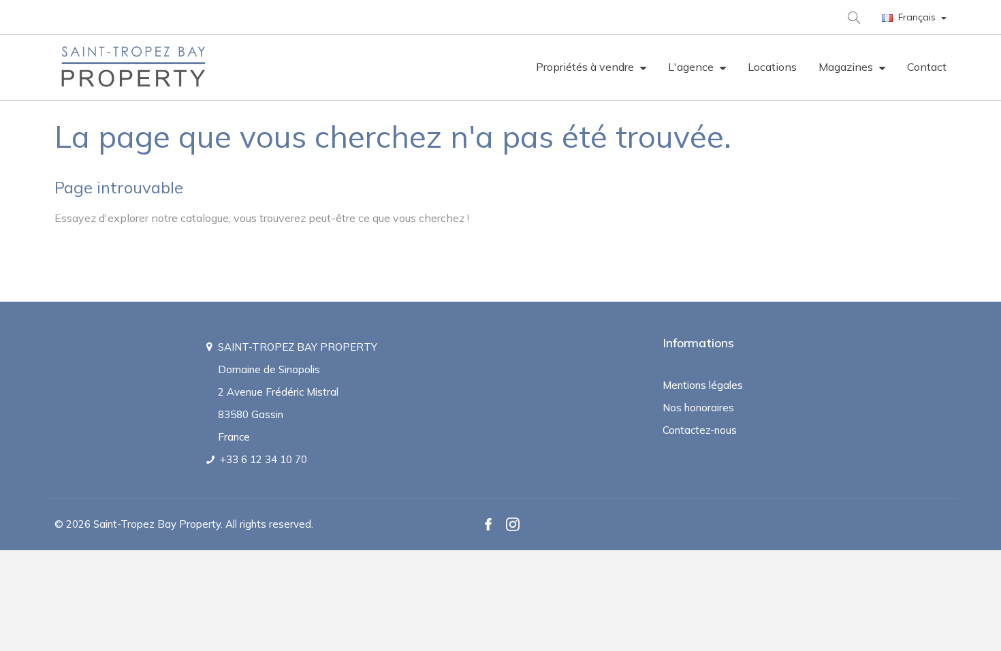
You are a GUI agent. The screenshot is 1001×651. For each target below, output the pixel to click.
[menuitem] (591, 67)
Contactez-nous (700, 430)
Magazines (847, 67)
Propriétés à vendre (586, 67)
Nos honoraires (698, 407)
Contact (927, 67)
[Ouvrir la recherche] (853, 17)
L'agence (692, 67)
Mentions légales (703, 385)
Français (916, 17)
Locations (772, 67)
